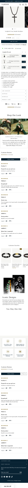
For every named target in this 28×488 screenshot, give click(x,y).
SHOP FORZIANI (5, 464)
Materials (5, 96)
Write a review (10, 159)
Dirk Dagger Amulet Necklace (14, 61)
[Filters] (22, 159)
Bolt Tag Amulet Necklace (14, 55)
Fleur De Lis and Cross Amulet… (14, 66)
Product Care (6, 99)
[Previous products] (22, 52)
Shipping (4, 93)
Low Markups (6, 90)
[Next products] (25, 52)
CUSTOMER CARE (5, 460)
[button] (11, 34)
